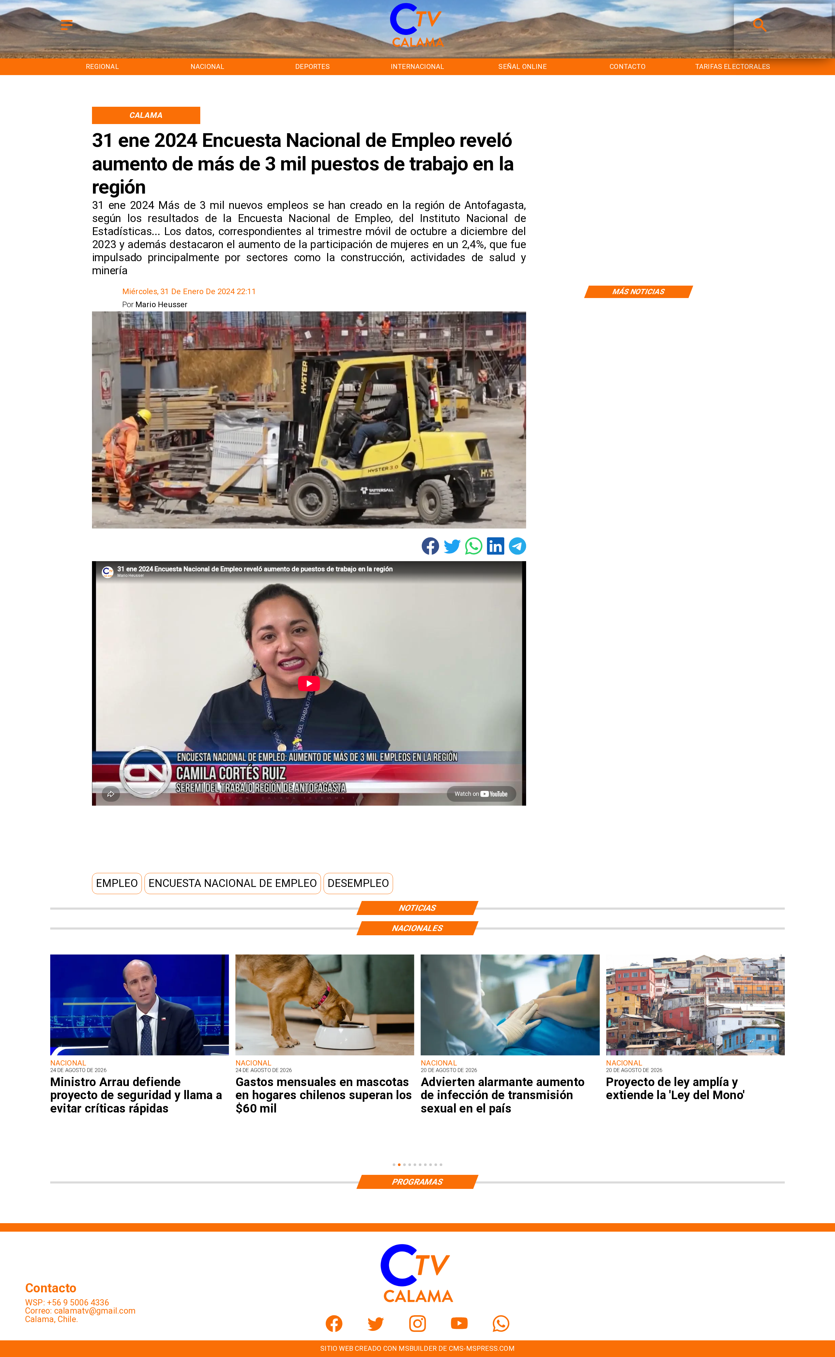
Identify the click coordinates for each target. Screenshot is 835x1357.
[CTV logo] (417, 47)
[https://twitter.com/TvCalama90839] (375, 1329)
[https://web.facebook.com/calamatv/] (334, 1329)
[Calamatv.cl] (66, 30)
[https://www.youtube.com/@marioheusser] (459, 1329)
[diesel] (695, 1055)
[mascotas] (139, 1055)
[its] (324, 1055)
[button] (117, 883)
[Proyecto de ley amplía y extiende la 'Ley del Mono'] (510, 1055)
